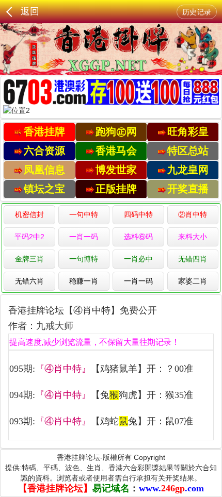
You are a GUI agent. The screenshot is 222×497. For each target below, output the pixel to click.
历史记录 (196, 12)
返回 (30, 11)
